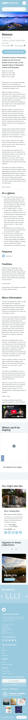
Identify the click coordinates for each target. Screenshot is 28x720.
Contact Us (5, 655)
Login (3, 662)
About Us (4, 650)
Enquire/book (22, 717)
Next (26, 21)
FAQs (3, 653)
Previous (2, 21)
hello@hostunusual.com (8, 633)
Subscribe (14, 684)
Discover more (9, 579)
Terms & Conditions (7, 673)
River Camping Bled (11, 510)
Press (3, 648)
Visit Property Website (13, 52)
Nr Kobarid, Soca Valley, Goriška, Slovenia (13, 40)
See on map (5, 43)
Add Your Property (7, 664)
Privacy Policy (6, 671)
